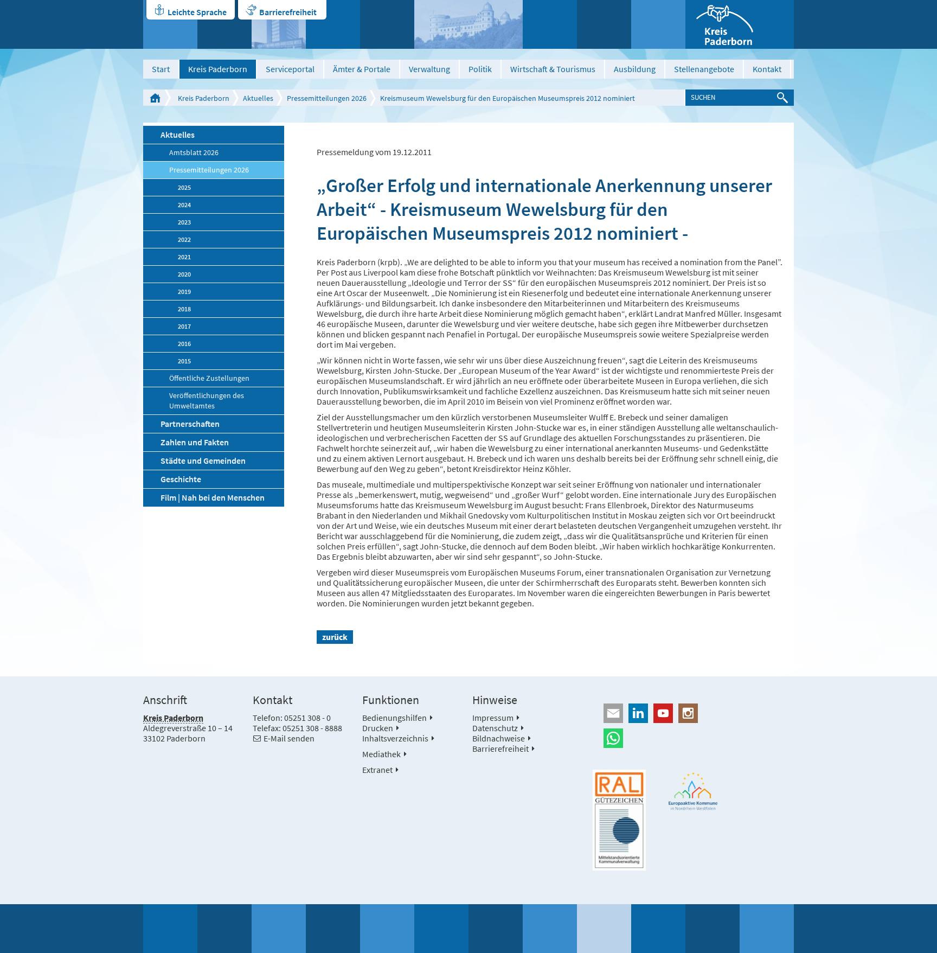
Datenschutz (495, 727)
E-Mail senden (289, 738)
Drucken (377, 727)
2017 (184, 326)
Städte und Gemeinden (203, 460)
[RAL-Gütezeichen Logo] (619, 820)
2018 (184, 309)
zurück (335, 636)
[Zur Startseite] (739, 24)
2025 (184, 187)
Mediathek (381, 754)
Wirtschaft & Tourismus (552, 68)
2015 (184, 361)
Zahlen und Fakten (195, 442)
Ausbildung (635, 68)
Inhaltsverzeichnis (395, 738)
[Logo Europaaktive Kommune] (693, 791)
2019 (184, 291)
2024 (184, 205)
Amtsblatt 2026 (194, 152)
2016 (184, 344)
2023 (184, 222)
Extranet (377, 769)
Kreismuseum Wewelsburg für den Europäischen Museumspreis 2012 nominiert (507, 98)
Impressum (493, 717)
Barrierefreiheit (288, 12)
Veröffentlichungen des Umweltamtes (206, 401)
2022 (184, 239)
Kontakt (767, 68)
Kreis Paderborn (217, 68)
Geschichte (181, 479)
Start (161, 68)
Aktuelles (258, 98)
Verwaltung (429, 68)
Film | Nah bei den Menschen (213, 497)
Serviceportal (290, 68)
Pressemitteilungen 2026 (327, 98)
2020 (184, 274)
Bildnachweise (498, 738)
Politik (480, 68)
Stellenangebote (704, 68)
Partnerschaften (190, 423)
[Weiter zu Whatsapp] (693, 738)
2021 (184, 257)
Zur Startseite (155, 97)
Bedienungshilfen (394, 717)
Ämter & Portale (361, 68)
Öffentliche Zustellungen (209, 378)
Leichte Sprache (197, 12)
